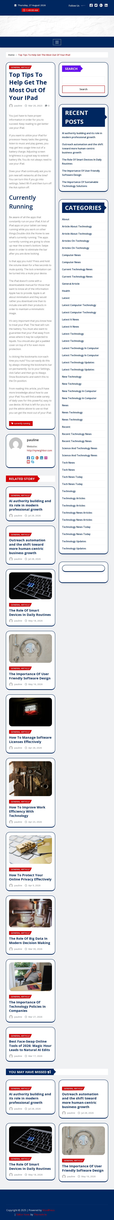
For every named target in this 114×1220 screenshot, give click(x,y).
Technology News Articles (77, 512)
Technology (69, 491)
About (65, 219)
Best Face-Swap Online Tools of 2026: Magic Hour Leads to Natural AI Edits (30, 1045)
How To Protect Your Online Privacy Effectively (30, 877)
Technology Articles (73, 498)
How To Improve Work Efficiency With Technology (27, 811)
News (65, 405)
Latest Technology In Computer (80, 348)
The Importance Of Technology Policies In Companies (27, 1006)
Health (66, 290)
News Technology (72, 412)
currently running (22, 423)
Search (71, 68)
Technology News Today (76, 527)
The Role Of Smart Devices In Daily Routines (30, 612)
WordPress (48, 1210)
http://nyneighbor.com (39, 450)
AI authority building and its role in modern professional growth (30, 505)
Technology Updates (74, 541)
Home (11, 54)
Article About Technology (77, 226)
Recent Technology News (77, 434)
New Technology (71, 376)
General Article (71, 283)
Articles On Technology (75, 240)
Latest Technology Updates (78, 362)
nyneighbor (57, 24)
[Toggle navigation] (57, 42)
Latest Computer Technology (79, 305)
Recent (66, 426)
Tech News (68, 462)
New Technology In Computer (79, 391)
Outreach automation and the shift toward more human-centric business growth (27, 546)
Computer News (71, 255)
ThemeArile (40, 1214)
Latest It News (70, 319)
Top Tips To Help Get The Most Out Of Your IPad (44, 54)
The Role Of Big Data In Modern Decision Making (29, 940)
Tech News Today (72, 477)
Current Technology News (77, 269)
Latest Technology (73, 333)
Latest (66, 298)
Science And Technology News (79, 448)
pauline (18, 105)
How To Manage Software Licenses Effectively (30, 739)
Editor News (23, 1214)
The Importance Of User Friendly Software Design (30, 676)
